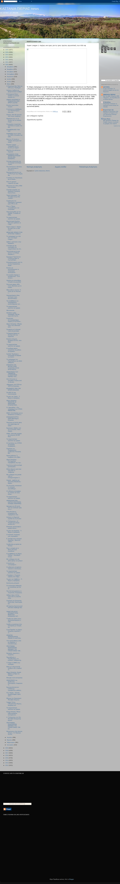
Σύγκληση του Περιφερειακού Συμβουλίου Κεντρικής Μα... (13, 451)
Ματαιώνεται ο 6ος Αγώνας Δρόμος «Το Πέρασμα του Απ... (14, 733)
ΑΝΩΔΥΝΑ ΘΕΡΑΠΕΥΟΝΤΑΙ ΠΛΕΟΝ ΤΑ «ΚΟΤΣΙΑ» (13, 637)
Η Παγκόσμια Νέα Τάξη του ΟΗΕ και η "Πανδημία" (14, 86)
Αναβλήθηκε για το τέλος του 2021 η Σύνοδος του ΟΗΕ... (14, 135)
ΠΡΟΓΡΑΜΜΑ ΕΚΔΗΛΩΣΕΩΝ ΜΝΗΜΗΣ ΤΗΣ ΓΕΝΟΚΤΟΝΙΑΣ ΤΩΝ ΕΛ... (13, 726)
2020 (7, 64)
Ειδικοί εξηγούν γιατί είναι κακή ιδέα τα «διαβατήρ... (13, 470)
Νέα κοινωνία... (10, 310)
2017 (7, 753)
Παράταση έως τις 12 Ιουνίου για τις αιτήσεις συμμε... (13, 120)
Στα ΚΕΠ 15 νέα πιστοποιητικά (11, 393)
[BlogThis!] (65, 111)
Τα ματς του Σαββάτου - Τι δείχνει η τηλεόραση (14, 579)
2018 (7, 750)
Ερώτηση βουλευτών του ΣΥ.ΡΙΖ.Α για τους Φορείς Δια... (14, 174)
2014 (7, 760)
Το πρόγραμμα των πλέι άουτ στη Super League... (13, 238)
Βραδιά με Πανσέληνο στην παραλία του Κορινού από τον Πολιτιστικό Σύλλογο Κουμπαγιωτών (110, 114)
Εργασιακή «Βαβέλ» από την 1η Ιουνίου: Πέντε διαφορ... (13, 429)
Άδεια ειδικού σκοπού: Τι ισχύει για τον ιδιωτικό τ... (13, 291)
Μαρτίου (9, 740)
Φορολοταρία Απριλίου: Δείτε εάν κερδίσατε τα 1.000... (13, 223)
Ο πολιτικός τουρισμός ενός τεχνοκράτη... (13, 535)
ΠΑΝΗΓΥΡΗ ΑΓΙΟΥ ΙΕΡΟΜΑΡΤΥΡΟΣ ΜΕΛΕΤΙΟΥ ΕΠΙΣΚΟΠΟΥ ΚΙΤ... (12, 614)
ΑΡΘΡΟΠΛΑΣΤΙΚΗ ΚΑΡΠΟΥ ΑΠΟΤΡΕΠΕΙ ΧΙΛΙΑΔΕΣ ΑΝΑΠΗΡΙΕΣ (13, 502)
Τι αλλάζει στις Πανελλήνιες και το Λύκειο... (14, 178)
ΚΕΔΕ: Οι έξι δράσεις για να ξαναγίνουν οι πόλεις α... (14, 413)
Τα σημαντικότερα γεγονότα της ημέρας (13, 218)
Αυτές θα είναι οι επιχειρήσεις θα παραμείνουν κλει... (12, 513)
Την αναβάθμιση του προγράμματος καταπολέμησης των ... (13, 302)
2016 (7, 755)
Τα (106, 80)
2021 (7, 62)
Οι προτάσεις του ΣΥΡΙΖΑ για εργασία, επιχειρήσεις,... (14, 444)
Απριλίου (9, 737)
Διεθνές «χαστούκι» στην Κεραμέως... (13, 242)
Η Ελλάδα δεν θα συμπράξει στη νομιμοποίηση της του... (14, 247)
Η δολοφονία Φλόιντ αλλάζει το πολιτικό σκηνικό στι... (12, 95)
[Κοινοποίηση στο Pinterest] (70, 111)
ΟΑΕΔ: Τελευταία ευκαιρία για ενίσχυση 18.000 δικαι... (14, 435)
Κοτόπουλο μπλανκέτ (12, 583)
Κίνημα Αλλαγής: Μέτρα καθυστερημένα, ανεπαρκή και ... (13, 713)
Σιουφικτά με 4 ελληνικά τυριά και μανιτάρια (13, 330)
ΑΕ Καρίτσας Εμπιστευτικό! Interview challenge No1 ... (14, 607)
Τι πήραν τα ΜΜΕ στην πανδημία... (13, 663)
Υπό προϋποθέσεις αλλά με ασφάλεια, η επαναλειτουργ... (13, 642)
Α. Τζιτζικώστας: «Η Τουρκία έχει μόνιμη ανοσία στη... (12, 523)
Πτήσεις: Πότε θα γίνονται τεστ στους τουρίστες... (14, 115)
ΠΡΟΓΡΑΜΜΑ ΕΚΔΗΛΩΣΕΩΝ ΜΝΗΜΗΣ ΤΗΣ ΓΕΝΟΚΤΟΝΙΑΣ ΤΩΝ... (13, 648)
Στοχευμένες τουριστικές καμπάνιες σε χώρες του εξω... (14, 125)
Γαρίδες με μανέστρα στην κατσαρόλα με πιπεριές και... (14, 626)
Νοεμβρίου (10, 69)
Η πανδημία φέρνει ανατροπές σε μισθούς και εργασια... (13, 350)
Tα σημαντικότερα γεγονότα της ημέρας (13, 345)
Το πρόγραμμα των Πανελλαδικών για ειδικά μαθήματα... (14, 361)
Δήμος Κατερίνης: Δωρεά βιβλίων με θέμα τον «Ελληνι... (13, 674)
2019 (7, 748)
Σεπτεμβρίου (11, 74)
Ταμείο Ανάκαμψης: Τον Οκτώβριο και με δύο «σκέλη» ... (13, 197)
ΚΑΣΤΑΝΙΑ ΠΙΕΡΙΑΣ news (19, 9)
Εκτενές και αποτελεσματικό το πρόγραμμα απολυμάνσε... (12, 270)
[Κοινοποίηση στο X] (67, 111)
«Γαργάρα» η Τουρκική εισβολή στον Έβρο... (13, 575)
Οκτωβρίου (10, 71)
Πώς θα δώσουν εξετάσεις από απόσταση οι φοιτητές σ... (14, 168)
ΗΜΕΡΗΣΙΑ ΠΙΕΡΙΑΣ (109, 94)
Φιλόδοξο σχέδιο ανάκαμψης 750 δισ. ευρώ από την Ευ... (13, 314)
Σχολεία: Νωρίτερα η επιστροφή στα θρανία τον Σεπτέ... (13, 355)
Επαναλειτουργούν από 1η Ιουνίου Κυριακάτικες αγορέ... (14, 264)
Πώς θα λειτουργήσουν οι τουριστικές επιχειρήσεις (14, 591)
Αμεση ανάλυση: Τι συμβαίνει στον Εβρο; (13, 456)
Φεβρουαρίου (11, 742)
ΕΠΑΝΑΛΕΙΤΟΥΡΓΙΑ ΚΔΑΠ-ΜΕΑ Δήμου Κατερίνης (12, 418)
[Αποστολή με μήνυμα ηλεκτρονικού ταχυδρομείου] (63, 111)
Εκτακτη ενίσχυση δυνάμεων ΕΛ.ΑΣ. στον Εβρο (13, 340)
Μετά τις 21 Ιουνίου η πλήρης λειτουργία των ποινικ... (13, 141)
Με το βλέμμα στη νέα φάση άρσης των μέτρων (14, 559)
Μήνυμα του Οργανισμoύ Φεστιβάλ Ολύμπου (13, 699)
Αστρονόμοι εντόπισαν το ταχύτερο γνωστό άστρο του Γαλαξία (110, 105)
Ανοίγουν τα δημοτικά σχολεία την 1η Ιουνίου (13, 517)
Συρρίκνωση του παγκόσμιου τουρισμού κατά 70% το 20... (14, 202)
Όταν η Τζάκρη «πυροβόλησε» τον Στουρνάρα (12, 208)
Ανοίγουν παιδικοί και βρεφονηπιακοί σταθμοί (14, 90)
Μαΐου (9, 84)
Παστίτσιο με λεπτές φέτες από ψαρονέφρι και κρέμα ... (14, 424)
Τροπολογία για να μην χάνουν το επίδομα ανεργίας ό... (13, 253)
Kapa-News (106, 119)
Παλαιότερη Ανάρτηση (88, 167)
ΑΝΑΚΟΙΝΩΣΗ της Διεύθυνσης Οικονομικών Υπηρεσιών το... (14, 683)
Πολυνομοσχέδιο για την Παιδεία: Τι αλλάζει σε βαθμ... (13, 213)
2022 (7, 59)
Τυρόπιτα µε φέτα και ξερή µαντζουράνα (14, 465)
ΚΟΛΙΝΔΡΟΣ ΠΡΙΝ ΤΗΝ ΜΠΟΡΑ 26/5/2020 (13, 389)
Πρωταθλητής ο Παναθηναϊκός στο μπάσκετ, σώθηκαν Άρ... (14, 659)
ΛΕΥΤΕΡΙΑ (106, 87)
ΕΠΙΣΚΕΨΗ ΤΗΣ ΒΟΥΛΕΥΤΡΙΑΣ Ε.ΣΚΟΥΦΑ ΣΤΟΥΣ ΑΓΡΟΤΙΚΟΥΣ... (12, 367)
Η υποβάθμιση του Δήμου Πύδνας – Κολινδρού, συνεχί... (14, 555)
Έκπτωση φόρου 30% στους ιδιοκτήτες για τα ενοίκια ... (13, 286)
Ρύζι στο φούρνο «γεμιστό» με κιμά (12, 182)
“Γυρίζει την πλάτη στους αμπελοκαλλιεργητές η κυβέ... (13, 620)
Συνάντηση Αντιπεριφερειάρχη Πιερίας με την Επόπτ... (14, 320)
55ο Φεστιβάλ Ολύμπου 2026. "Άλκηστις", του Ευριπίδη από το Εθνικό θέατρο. (111, 97)
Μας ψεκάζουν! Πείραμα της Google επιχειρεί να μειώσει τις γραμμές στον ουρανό (110, 122)
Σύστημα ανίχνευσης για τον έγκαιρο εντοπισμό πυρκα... (13, 163)
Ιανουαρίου (10, 745)
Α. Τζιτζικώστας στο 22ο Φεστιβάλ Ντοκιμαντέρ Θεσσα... (13, 719)
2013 (7, 763)
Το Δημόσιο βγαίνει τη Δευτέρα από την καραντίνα (12, 335)
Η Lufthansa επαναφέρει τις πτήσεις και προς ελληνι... (13, 492)
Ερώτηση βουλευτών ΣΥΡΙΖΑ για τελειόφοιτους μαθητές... (14, 689)
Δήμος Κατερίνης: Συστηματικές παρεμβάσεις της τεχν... (14, 461)
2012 (7, 765)
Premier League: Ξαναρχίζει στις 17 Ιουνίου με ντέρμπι (12, 146)
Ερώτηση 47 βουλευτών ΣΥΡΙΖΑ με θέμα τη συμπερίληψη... (13, 258)
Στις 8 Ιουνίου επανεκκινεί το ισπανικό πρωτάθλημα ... (13, 487)
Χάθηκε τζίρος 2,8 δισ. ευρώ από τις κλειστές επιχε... (13, 596)
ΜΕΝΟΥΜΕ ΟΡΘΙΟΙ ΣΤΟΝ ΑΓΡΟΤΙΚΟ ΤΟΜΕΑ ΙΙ (14, 233)
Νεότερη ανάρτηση (34, 167)
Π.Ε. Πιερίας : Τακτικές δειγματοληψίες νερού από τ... (13, 694)
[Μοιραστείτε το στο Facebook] (68, 111)
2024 (7, 54)
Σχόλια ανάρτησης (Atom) (42, 170)
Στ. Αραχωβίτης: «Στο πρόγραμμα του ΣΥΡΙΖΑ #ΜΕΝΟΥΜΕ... (14, 409)
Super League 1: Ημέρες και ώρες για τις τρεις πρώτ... (13, 228)
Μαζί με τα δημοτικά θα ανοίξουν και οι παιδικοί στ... (14, 668)
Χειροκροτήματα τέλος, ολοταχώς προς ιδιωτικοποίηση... (13, 297)
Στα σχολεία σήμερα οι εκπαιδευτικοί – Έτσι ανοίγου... (13, 276)
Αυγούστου (10, 76)
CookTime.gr (22, 803)
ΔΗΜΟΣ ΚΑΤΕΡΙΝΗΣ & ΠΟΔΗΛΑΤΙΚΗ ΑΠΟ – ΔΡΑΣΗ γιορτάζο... (13, 101)
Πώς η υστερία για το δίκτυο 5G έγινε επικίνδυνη (12, 549)
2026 (7, 49)
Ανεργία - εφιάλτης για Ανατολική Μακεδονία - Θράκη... (13, 481)
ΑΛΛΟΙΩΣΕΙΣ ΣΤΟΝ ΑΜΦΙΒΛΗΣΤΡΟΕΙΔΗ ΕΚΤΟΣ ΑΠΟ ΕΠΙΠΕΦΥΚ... (13, 157)
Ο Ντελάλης (107, 102)
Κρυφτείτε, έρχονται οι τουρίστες (12, 654)
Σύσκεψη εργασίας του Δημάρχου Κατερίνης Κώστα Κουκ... (13, 191)
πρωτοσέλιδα (109, 80)
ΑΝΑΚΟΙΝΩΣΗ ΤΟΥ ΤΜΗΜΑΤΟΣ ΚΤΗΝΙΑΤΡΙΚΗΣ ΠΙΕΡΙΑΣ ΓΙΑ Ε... (12, 374)
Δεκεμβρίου (10, 66)
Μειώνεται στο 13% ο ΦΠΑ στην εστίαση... (14, 186)
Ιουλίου (9, 79)
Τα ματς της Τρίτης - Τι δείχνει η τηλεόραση (13, 397)
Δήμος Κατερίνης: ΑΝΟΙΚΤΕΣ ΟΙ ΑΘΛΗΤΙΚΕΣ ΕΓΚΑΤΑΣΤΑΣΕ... (12, 403)
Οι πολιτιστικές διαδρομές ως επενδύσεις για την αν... (14, 587)
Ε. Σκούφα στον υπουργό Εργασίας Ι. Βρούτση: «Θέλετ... (14, 540)
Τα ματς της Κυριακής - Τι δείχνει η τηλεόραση (13, 531)
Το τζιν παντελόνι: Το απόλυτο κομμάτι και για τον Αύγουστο (111, 90)
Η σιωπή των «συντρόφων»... (11, 563)
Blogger (71, 879)
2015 (7, 758)
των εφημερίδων (115, 80)
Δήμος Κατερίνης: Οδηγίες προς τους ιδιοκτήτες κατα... (14, 325)
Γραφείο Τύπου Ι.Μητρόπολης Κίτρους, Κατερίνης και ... (14, 704)
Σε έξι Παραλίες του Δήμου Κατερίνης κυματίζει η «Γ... (14, 631)
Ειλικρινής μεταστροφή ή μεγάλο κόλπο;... (13, 527)
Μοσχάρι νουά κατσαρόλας (14, 677)
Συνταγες (12, 803)
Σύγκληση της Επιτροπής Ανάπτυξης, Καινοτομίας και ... (14, 602)
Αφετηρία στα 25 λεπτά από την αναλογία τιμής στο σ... (14, 507)
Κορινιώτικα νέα (108, 110)
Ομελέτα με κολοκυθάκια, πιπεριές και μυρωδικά (13, 281)
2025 (7, 52)
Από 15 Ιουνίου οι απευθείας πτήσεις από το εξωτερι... (14, 380)
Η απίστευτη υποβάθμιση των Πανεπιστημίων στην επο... (13, 110)
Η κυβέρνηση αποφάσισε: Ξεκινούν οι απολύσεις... (14, 567)
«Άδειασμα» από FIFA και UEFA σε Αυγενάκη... (13, 385)
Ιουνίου (9, 81)
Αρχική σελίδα (60, 167)
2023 (7, 57)
